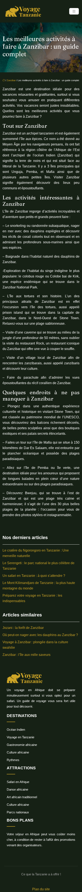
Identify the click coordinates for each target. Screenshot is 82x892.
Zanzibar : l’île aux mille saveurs (26, 655)
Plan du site (41, 889)
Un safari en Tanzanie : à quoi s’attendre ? (34, 575)
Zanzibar (11, 80)
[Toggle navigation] (74, 11)
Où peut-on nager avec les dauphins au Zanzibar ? (40, 635)
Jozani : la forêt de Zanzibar (23, 628)
